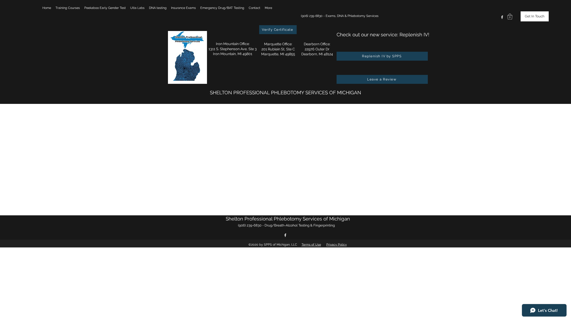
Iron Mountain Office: (233, 44)
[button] (67, 7)
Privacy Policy (336, 244)
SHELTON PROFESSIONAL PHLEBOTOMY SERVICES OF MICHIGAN (285, 92)
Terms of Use (311, 244)
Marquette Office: (278, 44)
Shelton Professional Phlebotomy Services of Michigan (288, 219)
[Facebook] (502, 17)
